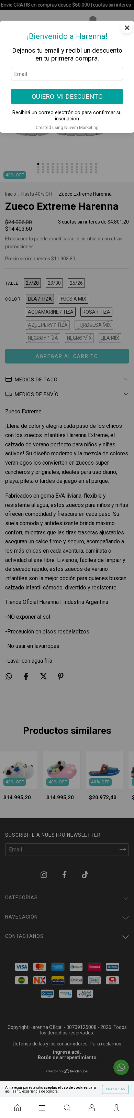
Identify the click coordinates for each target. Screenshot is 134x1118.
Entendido (115, 1089)
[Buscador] (67, 1108)
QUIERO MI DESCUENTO (67, 96)
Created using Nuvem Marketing (67, 127)
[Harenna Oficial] (17, 1108)
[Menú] (42, 1108)
